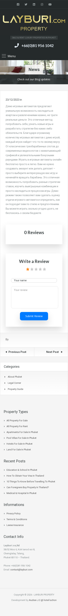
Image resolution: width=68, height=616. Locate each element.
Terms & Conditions (17, 519)
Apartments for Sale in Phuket (22, 432)
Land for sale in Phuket (19, 449)
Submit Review (34, 316)
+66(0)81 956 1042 (37, 45)
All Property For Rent (17, 426)
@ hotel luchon (49, 600)
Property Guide (15, 389)
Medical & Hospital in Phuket (21, 493)
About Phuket (15, 376)
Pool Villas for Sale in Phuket (21, 438)
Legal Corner (14, 383)
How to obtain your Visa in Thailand (25, 475)
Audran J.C (35, 600)
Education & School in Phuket (22, 470)
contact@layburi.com (21, 569)
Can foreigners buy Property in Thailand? (28, 487)
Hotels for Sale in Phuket (19, 443)
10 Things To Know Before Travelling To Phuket (31, 481)
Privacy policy (13, 513)
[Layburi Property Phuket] (34, 23)
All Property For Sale (17, 420)
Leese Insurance (15, 525)
